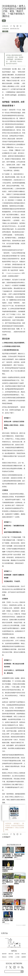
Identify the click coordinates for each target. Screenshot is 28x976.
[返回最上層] (26, 970)
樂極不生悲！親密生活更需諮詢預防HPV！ (19, 856)
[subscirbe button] (22, 971)
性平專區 (11, 957)
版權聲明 (24, 957)
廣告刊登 (17, 953)
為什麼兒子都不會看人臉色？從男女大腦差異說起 (19, 882)
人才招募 (17, 957)
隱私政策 (24, 953)
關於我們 (4, 953)
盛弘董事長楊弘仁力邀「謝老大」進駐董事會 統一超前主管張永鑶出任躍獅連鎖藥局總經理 (19, 909)
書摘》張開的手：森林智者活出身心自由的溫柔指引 (7, 869)
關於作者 (11, 953)
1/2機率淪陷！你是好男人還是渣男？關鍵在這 (7, 920)
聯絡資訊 (4, 957)
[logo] (13, 942)
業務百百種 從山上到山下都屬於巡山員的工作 (7, 882)
